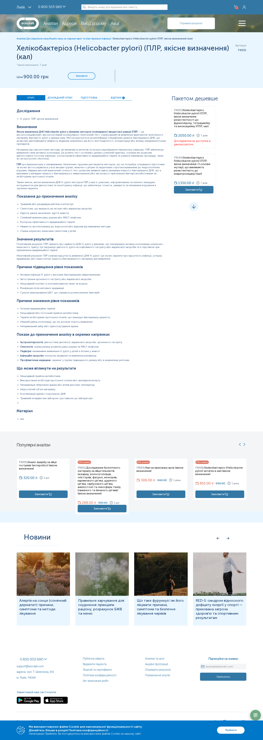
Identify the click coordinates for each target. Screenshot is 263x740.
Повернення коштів (157, 675)
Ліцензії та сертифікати (97, 669)
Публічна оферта (93, 658)
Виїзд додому (93, 23)
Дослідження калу (37, 38)
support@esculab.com (30, 666)
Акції (115, 23)
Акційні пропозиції (156, 664)
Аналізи (50, 23)
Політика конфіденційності (99, 675)
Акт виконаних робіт (96, 680)
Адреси (69, 23)
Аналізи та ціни (154, 658)
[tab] (31, 97)
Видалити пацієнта (94, 664)
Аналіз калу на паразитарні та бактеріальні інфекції (80, 38)
